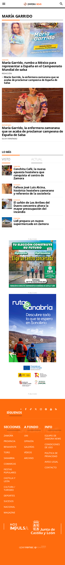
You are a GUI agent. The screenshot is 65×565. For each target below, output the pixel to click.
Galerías (29, 446)
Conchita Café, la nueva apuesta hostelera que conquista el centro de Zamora (30, 173)
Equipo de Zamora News (53, 437)
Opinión (29, 441)
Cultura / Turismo (9, 488)
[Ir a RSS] (56, 409)
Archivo (29, 458)
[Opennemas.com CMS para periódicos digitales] (32, 547)
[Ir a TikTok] (30, 409)
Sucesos (9, 501)
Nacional (9, 506)
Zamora (8, 435)
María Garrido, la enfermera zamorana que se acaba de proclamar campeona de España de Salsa (31, 79)
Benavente (10, 446)
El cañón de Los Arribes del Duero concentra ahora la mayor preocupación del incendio (32, 207)
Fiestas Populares (10, 471)
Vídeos (28, 452)
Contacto (51, 467)
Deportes (9, 495)
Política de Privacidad (51, 454)
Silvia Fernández (9, 138)
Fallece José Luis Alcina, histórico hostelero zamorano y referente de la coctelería (34, 190)
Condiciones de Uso (52, 446)
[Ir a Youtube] (50, 409)
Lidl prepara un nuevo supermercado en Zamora (31, 222)
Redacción (7, 73)
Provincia (9, 441)
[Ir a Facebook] (25, 409)
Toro (7, 452)
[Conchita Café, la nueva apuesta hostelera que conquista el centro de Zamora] (7, 170)
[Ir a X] (35, 409)
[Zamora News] (32, 4)
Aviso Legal (51, 461)
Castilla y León (9, 480)
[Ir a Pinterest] (45, 409)
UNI (26, 435)
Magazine (9, 512)
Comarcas (10, 463)
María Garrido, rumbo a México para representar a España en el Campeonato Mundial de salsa (32, 66)
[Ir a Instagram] (40, 409)
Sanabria (9, 458)
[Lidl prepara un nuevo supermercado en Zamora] (7, 222)
